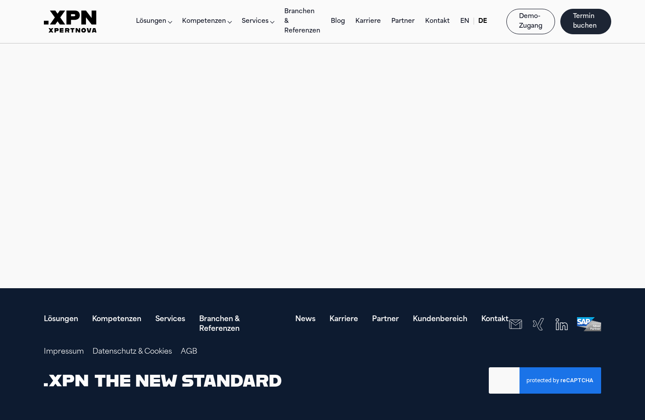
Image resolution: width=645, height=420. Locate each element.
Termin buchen (585, 21)
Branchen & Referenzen (302, 21)
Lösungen (151, 21)
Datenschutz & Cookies (132, 351)
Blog (338, 21)
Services (170, 319)
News (305, 319)
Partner (403, 21)
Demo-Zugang (530, 21)
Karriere (368, 21)
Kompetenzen (116, 319)
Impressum (64, 351)
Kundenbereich (440, 319)
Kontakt (437, 21)
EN (464, 21)
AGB (189, 351)
